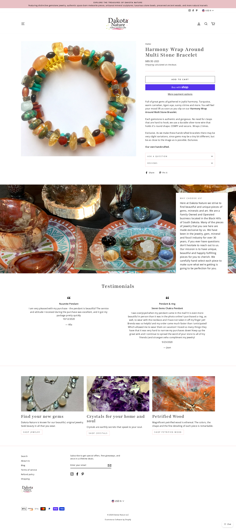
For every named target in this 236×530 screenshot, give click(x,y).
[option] (118, 4)
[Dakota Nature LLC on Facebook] (77, 474)
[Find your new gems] (52, 393)
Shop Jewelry (31, 432)
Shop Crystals (98, 433)
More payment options (180, 94)
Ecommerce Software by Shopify (118, 519)
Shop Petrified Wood (168, 432)
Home (148, 44)
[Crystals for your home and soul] (118, 393)
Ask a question (157, 156)
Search (24, 456)
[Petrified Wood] (183, 393)
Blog (23, 465)
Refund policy (27, 474)
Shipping (149, 64)
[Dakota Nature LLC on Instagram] (72, 474)
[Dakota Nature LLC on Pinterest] (82, 474)
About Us (25, 461)
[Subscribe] (109, 465)
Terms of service (29, 470)
